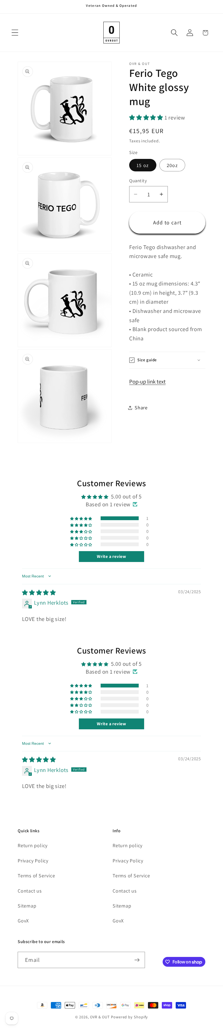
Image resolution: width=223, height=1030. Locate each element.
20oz (172, 165)
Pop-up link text (147, 381)
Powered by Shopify (129, 1016)
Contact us (30, 890)
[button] (15, 32)
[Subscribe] (137, 960)
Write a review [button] (111, 556)
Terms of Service (36, 875)
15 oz (143, 165)
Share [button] (141, 407)
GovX (23, 920)
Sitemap (27, 905)
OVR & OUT (100, 1016)
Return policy (33, 845)
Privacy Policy (33, 860)
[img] (39, 592)
